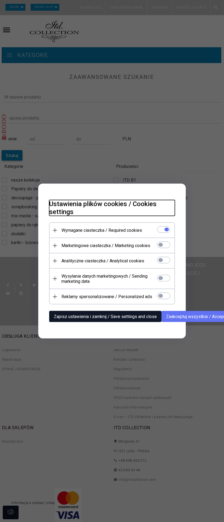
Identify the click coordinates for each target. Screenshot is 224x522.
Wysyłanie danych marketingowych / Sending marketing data (104, 279)
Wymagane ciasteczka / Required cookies (101, 230)
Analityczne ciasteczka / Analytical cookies (102, 260)
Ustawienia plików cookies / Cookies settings (103, 208)
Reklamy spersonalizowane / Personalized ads (106, 296)
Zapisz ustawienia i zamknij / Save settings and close (105, 316)
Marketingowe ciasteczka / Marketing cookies (105, 245)
